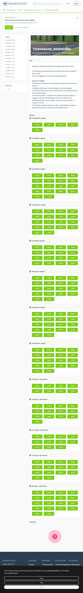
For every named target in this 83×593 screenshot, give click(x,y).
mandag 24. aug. (10, 40)
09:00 (72, 175)
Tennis (19, 10)
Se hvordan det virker (22, 27)
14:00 (72, 145)
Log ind (8, 27)
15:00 (37, 150)
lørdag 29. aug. (9, 55)
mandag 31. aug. (10, 61)
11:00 (49, 181)
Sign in (76, 4)
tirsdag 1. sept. (10, 64)
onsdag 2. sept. (10, 67)
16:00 (49, 150)
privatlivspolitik (52, 571)
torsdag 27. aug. (10, 49)
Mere (41, 578)
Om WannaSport (74, 564)
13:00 (61, 145)
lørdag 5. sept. (9, 76)
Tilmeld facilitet (47, 564)
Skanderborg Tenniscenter (32, 10)
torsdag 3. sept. (10, 70)
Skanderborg (11, 10)
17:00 (61, 150)
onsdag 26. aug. (10, 46)
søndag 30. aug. (10, 58)
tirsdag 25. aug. (10, 43)
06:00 (37, 145)
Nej (41, 583)
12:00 (49, 145)
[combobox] (68, 4)
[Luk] (77, 18)
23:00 (37, 130)
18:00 (72, 150)
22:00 (72, 124)
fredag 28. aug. (9, 52)
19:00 (37, 124)
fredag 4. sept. (9, 73)
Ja (41, 587)
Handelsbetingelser (61, 564)
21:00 (61, 124)
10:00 (37, 181)
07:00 (49, 175)
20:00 (49, 124)
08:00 (61, 175)
